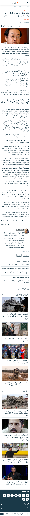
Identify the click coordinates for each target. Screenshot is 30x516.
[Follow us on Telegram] (16, 495)
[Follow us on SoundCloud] (4, 495)
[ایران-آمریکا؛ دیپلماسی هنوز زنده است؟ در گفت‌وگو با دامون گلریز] (15, 472)
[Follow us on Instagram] (27, 499)
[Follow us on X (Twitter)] (12, 495)
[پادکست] (7, 514)
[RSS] (23, 495)
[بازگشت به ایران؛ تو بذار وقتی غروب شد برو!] (15, 329)
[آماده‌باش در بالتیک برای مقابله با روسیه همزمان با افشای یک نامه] (15, 373)
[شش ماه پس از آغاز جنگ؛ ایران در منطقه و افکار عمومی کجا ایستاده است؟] (15, 401)
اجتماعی (26, 10)
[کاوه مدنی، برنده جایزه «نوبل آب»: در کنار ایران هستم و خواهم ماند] (15, 351)
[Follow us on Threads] (23, 499)
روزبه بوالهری (26, 19)
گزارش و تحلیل (22, 294)
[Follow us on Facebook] (19, 495)
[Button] (21, 26)
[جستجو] (27, 514)
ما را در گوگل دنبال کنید (17, 514)
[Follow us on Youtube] (8, 495)
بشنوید (25, 391)
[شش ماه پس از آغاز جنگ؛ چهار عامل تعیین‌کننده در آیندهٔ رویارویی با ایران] (15, 304)
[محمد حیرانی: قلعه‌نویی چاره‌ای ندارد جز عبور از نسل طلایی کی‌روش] (15, 450)
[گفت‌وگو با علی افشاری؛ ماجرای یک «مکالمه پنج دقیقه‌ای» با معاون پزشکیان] (15, 426)
